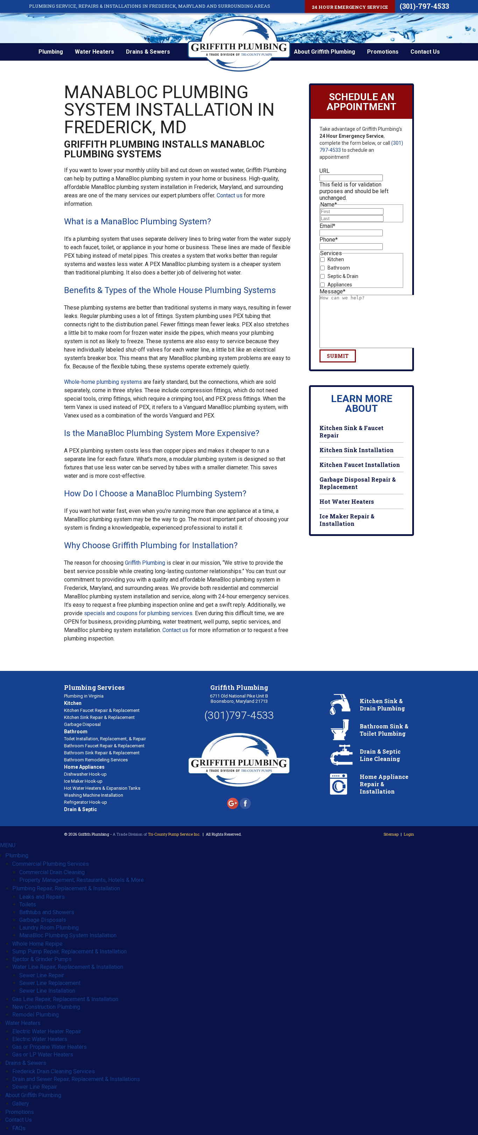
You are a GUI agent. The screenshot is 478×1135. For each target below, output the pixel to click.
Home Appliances (84, 767)
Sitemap (391, 834)
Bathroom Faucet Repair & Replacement (104, 745)
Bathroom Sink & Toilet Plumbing (384, 729)
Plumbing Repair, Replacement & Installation (66, 888)
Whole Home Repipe (37, 943)
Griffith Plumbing (145, 562)
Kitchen (336, 259)
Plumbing (50, 51)
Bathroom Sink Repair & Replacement (102, 752)
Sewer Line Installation (47, 990)
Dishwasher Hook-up (85, 774)
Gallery (20, 1103)
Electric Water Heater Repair (46, 1031)
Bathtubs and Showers (46, 912)
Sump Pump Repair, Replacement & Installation (69, 951)
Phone (328, 239)
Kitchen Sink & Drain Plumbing (382, 704)
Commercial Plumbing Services (50, 864)
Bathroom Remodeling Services (96, 759)
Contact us (229, 195)
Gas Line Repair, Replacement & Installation (65, 999)
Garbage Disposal (82, 724)
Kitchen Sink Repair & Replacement (99, 717)
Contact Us (425, 51)
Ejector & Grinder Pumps (42, 959)
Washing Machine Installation (93, 795)
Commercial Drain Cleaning (52, 872)
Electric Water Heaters (39, 1039)
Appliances (340, 284)
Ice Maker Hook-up (83, 781)
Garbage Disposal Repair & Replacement (357, 483)
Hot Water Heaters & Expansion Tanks (102, 788)
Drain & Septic (80, 809)
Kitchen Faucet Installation (359, 464)
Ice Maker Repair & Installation (346, 519)
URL (324, 171)
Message (332, 291)
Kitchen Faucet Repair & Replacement (102, 710)
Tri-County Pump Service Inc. (174, 834)
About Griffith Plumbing (324, 51)
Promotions (383, 51)
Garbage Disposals (42, 920)
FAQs (19, 1128)
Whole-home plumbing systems (103, 382)
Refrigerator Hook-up (85, 802)
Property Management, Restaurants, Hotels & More (81, 880)
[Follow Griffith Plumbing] (233, 807)
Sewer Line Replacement (49, 983)
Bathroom (339, 268)
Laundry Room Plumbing (49, 927)
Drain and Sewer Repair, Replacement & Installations (76, 1079)
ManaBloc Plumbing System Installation (68, 935)
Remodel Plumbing (35, 1014)
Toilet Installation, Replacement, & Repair (105, 738)
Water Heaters (94, 51)
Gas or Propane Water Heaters (49, 1047)
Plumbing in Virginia (84, 696)
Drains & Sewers (148, 51)
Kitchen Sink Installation (356, 450)
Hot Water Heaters (346, 501)
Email (327, 226)
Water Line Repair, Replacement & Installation (67, 967)
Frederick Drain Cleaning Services (53, 1071)
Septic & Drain (343, 276)
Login (409, 834)
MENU (7, 845)
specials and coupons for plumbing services (138, 613)
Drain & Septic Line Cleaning (380, 755)
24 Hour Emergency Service (350, 7)
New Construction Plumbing (46, 1007)
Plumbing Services (94, 687)
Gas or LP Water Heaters (42, 1054)
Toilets (27, 904)
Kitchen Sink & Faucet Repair (351, 431)
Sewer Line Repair (41, 975)
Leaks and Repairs (42, 896)
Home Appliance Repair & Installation (384, 784)
